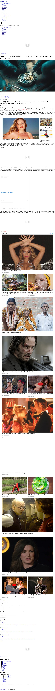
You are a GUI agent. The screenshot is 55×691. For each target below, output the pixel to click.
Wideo (3, 35)
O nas (3, 670)
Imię (1, 613)
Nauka (3, 9)
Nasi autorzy (4, 18)
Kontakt (3, 19)
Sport (3, 6)
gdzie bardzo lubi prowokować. (23, 109)
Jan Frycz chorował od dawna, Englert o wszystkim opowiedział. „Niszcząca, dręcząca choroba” (17, 638)
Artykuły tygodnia (7, 14)
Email (1, 615)
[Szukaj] (18, 25)
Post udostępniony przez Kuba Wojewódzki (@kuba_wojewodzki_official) (14, 208)
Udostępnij (2, 94)
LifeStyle (3, 10)
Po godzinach (4, 7)
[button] (27, 76)
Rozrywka (4, 8)
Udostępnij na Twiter (5, 97)
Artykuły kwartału (7, 16)
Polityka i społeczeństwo (6, 3)
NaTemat (4, 231)
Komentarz (2, 611)
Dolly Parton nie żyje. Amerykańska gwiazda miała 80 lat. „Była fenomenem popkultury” (16, 631)
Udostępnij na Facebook (6, 96)
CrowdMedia (3, 689)
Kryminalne (4, 5)
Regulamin (4, 20)
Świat (3, 4)
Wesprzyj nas (4, 17)
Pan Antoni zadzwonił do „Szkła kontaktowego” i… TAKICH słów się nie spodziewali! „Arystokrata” (18, 624)
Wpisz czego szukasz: (3, 25)
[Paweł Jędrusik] (2, 599)
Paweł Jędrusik (2, 92)
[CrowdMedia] (3, 1)
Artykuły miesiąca (7, 15)
